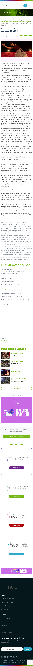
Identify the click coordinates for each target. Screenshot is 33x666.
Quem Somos (5, 618)
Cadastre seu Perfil (7, 632)
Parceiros (4, 625)
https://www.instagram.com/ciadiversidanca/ (15, 290)
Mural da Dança (6, 606)
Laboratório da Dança (7, 598)
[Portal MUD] (11, 5)
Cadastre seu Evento (7, 629)
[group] (16, 410)
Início (3, 21)
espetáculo (26, 21)
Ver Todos (16, 388)
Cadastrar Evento (16, 436)
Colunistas (4, 622)
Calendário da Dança (13, 21)
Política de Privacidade (16, 662)
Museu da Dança (6, 609)
